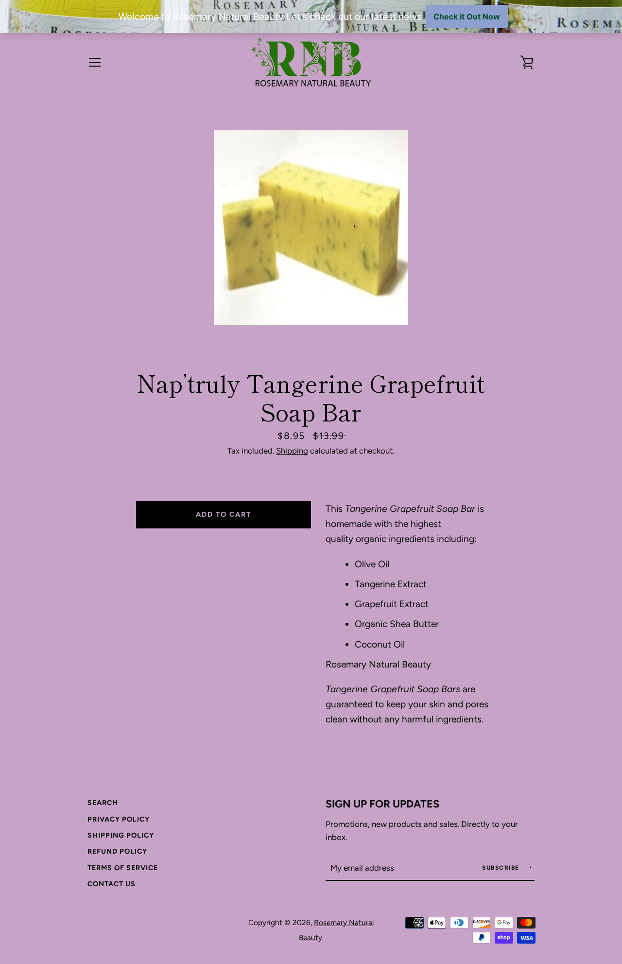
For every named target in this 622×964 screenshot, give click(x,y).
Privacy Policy (118, 819)
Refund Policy (117, 851)
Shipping (292, 451)
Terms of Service (122, 867)
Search (102, 802)
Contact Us (111, 883)
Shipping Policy (120, 835)
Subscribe (501, 867)
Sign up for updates (382, 803)
